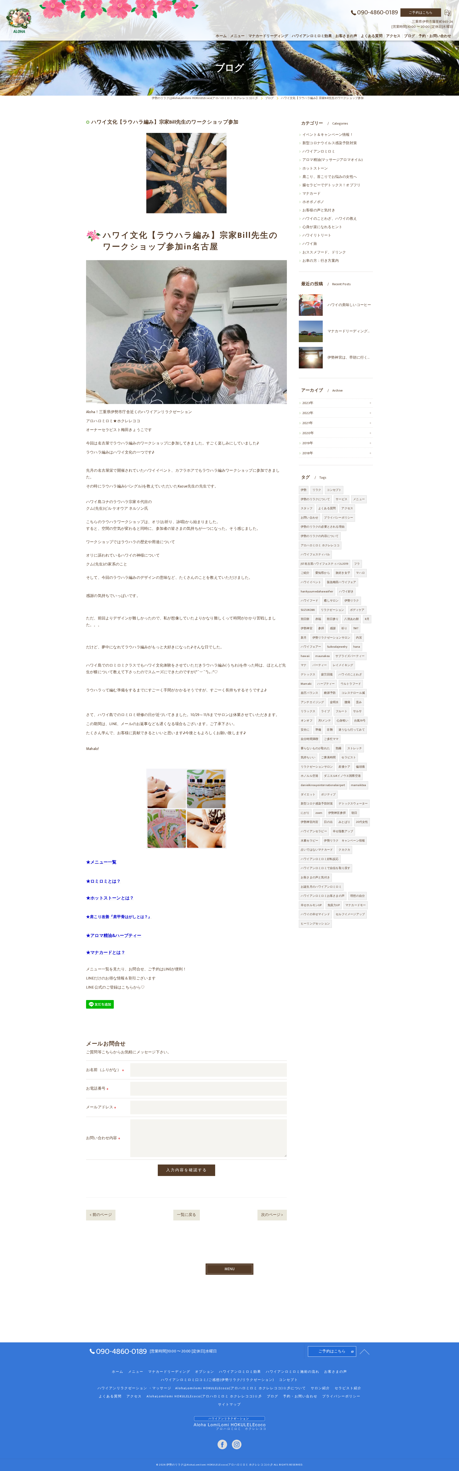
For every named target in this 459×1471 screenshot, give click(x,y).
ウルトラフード (351, 683)
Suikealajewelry (337, 646)
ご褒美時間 (328, 757)
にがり (305, 812)
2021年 (307, 423)
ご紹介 (305, 572)
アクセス (347, 508)
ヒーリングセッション (315, 923)
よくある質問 (327, 508)
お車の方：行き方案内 (320, 261)
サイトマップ (229, 1404)
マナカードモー (355, 905)
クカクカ (344, 849)
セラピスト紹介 (348, 1388)
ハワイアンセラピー (314, 831)
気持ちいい (308, 757)
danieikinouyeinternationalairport (323, 785)
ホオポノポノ (313, 202)
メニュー (359, 499)
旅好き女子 (343, 572)
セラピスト (348, 757)
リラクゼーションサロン (317, 766)
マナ (303, 665)
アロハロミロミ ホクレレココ (320, 545)
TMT (356, 628)
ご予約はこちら (420, 12)
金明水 (334, 702)
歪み (359, 702)
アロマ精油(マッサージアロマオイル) (332, 160)
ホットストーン (315, 168)
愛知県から (322, 572)
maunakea (322, 656)
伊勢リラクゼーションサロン (331, 637)
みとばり (344, 822)
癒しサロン (331, 600)
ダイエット (308, 794)
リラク (316, 489)
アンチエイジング (312, 702)
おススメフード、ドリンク (324, 252)
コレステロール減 (353, 692)
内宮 (359, 637)
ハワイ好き (346, 591)
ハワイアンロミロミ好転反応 (320, 859)
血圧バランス (309, 692)
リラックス (308, 711)
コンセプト (334, 489)
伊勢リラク (351, 600)
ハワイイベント (311, 582)
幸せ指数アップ (343, 831)
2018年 (307, 453)
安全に (305, 729)
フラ (357, 563)
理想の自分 (357, 895)
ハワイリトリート (317, 235)
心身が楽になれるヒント (322, 227)
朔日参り (333, 619)
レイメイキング (343, 665)
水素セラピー (309, 840)
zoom (318, 812)
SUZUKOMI (308, 609)
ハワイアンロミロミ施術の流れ (292, 1371)
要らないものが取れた (315, 748)
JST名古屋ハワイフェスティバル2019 (324, 563)
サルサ (357, 711)
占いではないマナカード (317, 849)
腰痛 (347, 702)
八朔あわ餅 (351, 619)
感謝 (333, 628)
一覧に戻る (186, 1215)
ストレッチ (354, 748)
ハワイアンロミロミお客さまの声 (322, 895)
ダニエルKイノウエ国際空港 (342, 775)
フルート (341, 711)
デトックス (308, 674)
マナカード (311, 194)
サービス (341, 499)
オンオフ (306, 720)
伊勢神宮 (306, 628)
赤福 (318, 619)
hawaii (305, 656)
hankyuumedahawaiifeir (317, 591)
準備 (318, 729)
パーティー (319, 665)
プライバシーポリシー (338, 517)
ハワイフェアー (311, 646)
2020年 (308, 433)
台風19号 (360, 720)
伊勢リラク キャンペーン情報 (344, 840)
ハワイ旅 (309, 244)
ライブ (325, 711)
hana (356, 646)
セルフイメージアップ (350, 914)
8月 (367, 619)
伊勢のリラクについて (315, 499)
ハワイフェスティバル (315, 554)
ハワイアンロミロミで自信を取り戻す (325, 868)
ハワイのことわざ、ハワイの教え (329, 219)
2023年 (307, 403)
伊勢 (303, 489)
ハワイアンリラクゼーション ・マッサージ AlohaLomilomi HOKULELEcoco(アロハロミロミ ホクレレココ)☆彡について (202, 1388)
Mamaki (306, 683)
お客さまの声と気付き (315, 877)
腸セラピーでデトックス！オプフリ (331, 185)
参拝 (321, 628)
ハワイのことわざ (350, 674)
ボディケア (357, 609)
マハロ (360, 572)
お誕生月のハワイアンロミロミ (321, 886)
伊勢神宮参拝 (337, 812)
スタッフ (306, 508)
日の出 (328, 822)
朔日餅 (305, 619)
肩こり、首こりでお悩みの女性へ (329, 177)
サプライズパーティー (350, 656)
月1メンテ (324, 720)
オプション (204, 1371)
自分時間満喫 (309, 739)
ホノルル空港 (309, 775)
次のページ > (272, 1215)
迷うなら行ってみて (352, 729)
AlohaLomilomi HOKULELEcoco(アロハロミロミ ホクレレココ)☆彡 (204, 1396)
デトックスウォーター (353, 803)
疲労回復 (327, 674)
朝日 (354, 812)
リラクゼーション (332, 609)
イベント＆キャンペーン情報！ (327, 135)
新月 (303, 637)
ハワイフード (309, 600)
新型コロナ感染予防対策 (317, 803)
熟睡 (338, 748)
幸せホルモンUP (311, 905)
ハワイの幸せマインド (315, 914)
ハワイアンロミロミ (318, 151)
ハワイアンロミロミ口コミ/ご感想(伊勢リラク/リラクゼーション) (217, 1380)
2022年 (307, 413)
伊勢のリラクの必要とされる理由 (322, 526)
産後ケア (344, 766)
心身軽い (342, 720)
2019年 (307, 443)
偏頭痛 (360, 766)
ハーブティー (326, 683)
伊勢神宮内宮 (309, 822)
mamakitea (358, 785)
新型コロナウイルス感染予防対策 (329, 143)
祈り (344, 628)
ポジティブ (328, 794)
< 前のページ (101, 1215)
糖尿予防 (330, 692)
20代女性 (362, 822)
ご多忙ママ (331, 739)
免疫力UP (334, 905)
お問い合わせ (309, 517)
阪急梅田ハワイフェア (341, 582)
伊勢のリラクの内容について (320, 536)
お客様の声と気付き (318, 210)
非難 (330, 729)
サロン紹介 (320, 1388)
